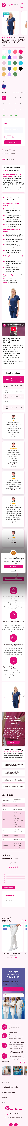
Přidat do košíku (12, 142)
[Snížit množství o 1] (5, 137)
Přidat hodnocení (8, 888)
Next (25, 920)
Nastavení (13, 571)
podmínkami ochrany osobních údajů (13, 1001)
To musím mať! (13, 742)
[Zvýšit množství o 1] (13, 137)
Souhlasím (14, 566)
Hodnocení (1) (10, 159)
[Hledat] (22, 3)
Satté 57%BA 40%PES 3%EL (17, 831)
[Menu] (22, 6)
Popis (3, 159)
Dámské (15, 836)
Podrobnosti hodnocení (17, 37)
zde (16, 563)
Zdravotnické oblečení (17, 800)
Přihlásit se (8, 989)
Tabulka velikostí (20, 92)
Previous (22, 920)
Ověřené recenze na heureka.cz (13, 579)
